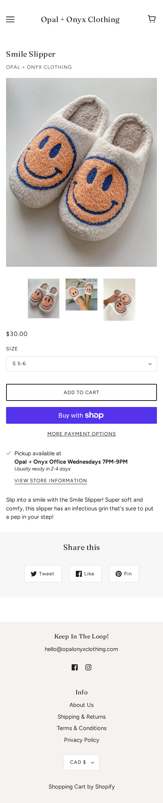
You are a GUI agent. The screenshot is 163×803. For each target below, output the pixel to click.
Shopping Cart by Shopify (82, 786)
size (12, 349)
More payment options (81, 434)
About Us (81, 705)
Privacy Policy (81, 739)
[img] (75, 667)
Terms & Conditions (82, 728)
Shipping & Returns (82, 716)
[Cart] (153, 19)
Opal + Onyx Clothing (80, 19)
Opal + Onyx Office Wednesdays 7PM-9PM (71, 461)
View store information (50, 480)
